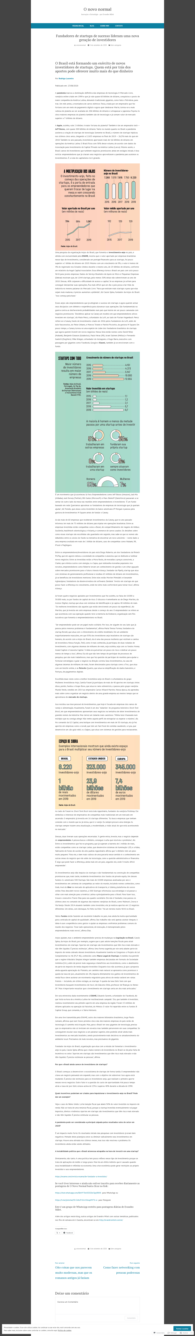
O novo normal (97, 9)
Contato (119, 26)
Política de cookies (64, 1330)
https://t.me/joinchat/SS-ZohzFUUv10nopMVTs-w (76, 1200)
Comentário (131, 1318)
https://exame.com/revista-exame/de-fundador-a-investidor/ (81, 1176)
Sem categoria (116, 45)
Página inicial (78, 26)
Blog (92, 26)
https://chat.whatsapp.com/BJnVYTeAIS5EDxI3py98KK (78, 1192)
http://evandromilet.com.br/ (111, 1220)
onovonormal (81, 45)
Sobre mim (104, 26)
